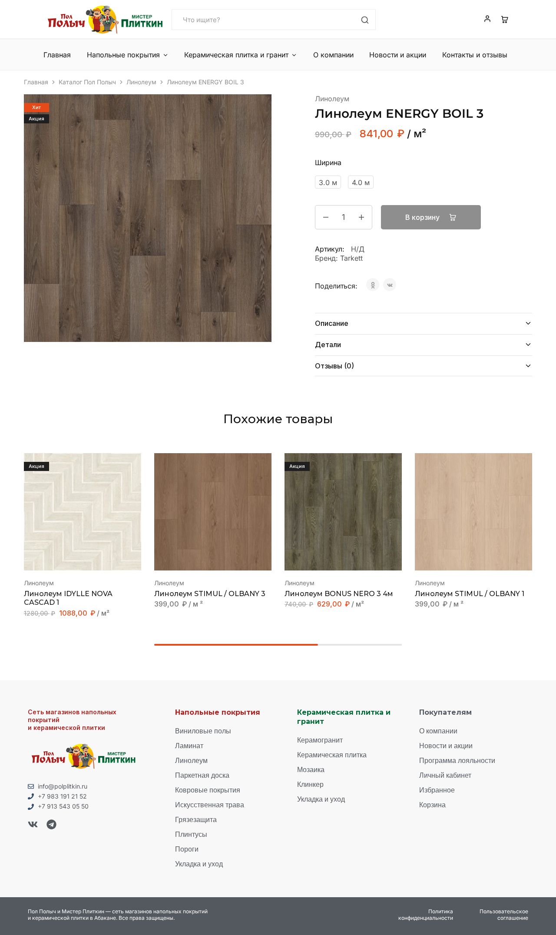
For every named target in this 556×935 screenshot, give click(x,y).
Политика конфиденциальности (425, 915)
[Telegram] (51, 824)
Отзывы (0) (334, 365)
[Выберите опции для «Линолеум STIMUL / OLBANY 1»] (462, 557)
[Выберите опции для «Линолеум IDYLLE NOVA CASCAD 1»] (71, 557)
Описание (331, 323)
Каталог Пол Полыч (87, 82)
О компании (333, 54)
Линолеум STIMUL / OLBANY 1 (469, 594)
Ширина (328, 162)
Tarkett (351, 258)
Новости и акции (397, 54)
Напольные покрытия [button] (123, 54)
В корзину (423, 217)
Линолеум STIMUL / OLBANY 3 (209, 594)
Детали (328, 344)
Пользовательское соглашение (504, 915)
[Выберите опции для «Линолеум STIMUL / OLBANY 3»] (202, 557)
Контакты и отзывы (474, 54)
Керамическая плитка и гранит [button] (236, 54)
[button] (332, 557)
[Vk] (33, 824)
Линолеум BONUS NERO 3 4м (339, 594)
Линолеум (141, 82)
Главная (57, 54)
